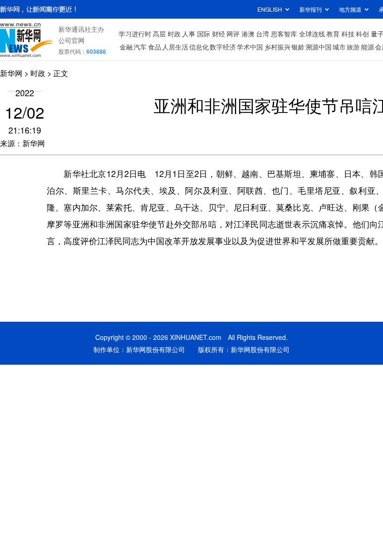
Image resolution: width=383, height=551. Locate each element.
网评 (233, 33)
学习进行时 (135, 33)
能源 (367, 46)
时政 (174, 33)
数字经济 (223, 46)
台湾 (262, 33)
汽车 (140, 46)
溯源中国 (318, 46)
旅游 (353, 46)
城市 (339, 46)
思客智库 (284, 33)
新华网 (11, 73)
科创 (362, 33)
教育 (333, 33)
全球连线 (312, 33)
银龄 (298, 46)
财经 (218, 33)
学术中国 (250, 46)
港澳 (248, 33)
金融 (126, 46)
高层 (159, 33)
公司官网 (71, 40)
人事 (188, 33)
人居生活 (175, 46)
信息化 (199, 46)
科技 (348, 33)
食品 (154, 46)
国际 (203, 33)
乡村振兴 (277, 46)
